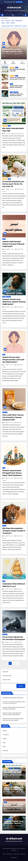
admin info (19, 422)
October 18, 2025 (8, 642)
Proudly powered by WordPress (10, 848)
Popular (13, 63)
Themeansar (14, 850)
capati (12, 20)
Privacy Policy (16, 854)
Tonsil (2, 20)
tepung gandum (18, 20)
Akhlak (4, 525)
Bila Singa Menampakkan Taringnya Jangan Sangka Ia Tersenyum (13, 530)
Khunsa (3, 22)
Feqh (4, 47)
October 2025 (6, 679)
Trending (22, 63)
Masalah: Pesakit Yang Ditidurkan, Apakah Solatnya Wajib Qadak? (16, 95)
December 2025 (7, 675)
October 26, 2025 (8, 422)
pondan (7, 22)
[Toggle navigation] (13, 15)
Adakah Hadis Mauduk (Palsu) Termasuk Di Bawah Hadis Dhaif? (16, 87)
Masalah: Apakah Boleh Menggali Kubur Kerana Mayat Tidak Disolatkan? (12, 473)
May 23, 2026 (7, 133)
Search (21, 686)
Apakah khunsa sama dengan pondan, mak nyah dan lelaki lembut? (12, 51)
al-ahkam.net (14, 7)
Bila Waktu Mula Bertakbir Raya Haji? (13, 697)
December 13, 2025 (9, 189)
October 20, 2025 (8, 478)
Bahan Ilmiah (9, 854)
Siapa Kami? (14, 857)
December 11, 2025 (9, 249)
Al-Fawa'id (12, 67)
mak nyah (13, 22)
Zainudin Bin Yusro (18, 133)
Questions (23, 854)
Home (4, 854)
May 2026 (5, 671)
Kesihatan (16, 92)
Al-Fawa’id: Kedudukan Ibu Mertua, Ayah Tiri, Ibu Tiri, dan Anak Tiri (18, 79)
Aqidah (5, 738)
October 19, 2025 (8, 589)
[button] (23, 15)
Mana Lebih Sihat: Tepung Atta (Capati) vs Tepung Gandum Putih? (12, 417)
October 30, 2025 (9, 53)
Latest (5, 63)
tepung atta (7, 20)
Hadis (4, 746)
